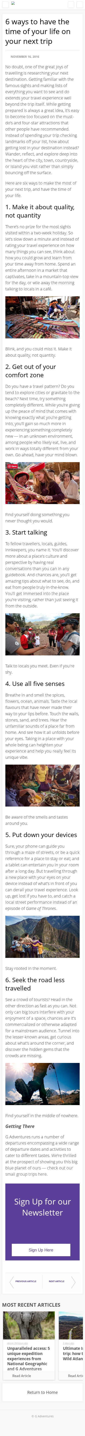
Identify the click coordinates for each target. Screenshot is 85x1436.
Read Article (21, 1376)
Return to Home (42, 1392)
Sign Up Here (41, 1250)
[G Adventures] (13, 4)
